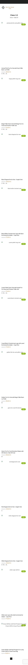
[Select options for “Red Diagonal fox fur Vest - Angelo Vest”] (26, 507)
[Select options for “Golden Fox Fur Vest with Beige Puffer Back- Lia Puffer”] (26, 398)
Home (11, 17)
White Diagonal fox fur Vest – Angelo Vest (11, 561)
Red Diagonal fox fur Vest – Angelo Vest (11, 507)
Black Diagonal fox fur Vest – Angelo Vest (11, 179)
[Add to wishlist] (24, 69)
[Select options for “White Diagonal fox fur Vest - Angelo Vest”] (26, 561)
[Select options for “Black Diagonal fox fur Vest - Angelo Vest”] (26, 180)
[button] (26, 650)
